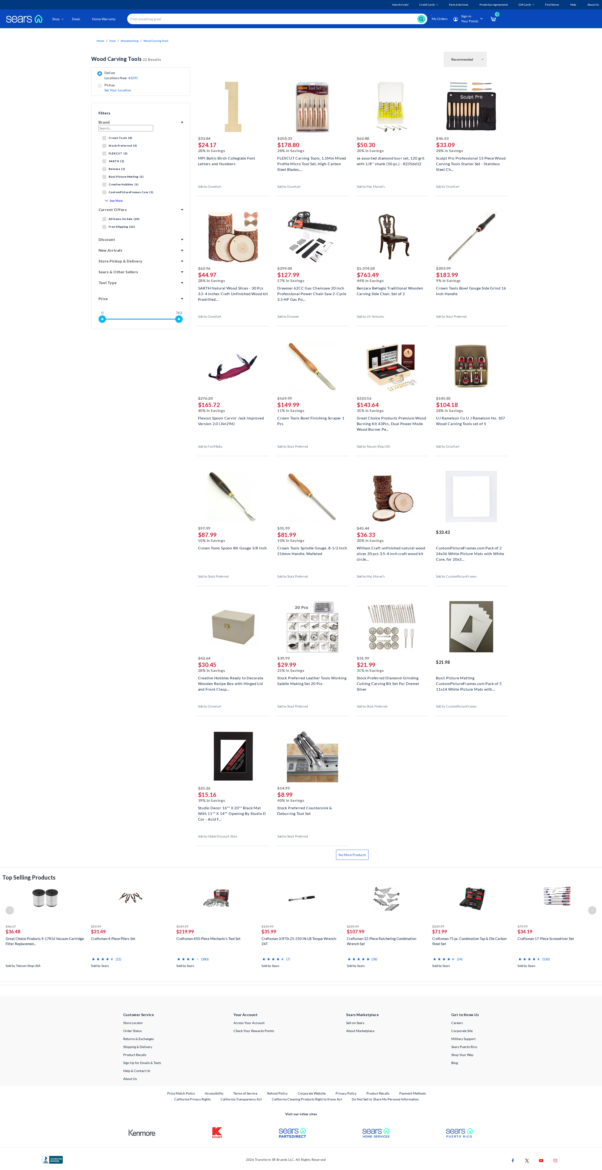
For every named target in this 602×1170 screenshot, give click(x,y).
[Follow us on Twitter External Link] (527, 1160)
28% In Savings (211, 150)
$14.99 (283, 788)
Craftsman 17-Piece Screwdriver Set (546, 938)
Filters (105, 113)
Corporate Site (462, 1031)
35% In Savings (370, 410)
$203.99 (443, 268)
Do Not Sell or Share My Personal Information (385, 1099)
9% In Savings (448, 280)
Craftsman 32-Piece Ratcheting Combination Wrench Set (381, 941)
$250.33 (284, 138)
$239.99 (438, 926)
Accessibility (214, 1093)
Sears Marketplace (362, 1015)
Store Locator (133, 1023)
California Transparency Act (241, 1099)
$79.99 (523, 926)
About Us (130, 1079)
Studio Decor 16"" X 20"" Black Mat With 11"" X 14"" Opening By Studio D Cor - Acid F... (232, 813)
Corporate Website (312, 1093)
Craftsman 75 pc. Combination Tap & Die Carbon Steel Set (469, 941)
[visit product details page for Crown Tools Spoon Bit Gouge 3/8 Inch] (233, 497)
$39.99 (283, 658)
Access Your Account (249, 1023)
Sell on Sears (355, 1023)
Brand (104, 122)
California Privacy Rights (192, 1099)
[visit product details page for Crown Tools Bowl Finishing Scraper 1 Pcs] (312, 367)
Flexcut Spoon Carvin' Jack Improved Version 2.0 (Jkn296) (231, 421)
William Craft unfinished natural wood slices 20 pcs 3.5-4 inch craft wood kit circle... (391, 553)
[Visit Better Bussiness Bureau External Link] (52, 1160)
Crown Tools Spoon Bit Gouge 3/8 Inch (232, 548)
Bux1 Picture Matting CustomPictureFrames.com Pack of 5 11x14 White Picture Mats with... (469, 683)
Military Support (463, 1039)
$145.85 (443, 398)
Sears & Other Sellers (118, 272)
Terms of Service (245, 1093)
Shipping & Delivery (137, 1047)
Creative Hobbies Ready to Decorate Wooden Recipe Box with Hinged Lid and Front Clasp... (230, 683)
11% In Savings (291, 410)
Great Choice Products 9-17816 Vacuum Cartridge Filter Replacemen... (45, 941)
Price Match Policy (181, 1093)
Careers (457, 1023)
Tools (112, 41)
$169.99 (284, 398)
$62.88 (363, 138)
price (103, 298)
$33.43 (443, 532)
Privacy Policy (346, 1093)
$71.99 (439, 931)
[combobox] (277, 19)
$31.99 (363, 658)
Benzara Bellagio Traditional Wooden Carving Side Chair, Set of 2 (390, 291)
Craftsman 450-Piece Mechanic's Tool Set (208, 938)
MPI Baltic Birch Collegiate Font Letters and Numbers (227, 161)
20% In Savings (370, 150)
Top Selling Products (28, 877)
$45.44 (363, 528)
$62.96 (204, 268)
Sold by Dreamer (288, 316)
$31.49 (98, 931)
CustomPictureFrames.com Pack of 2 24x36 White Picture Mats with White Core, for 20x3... (470, 553)
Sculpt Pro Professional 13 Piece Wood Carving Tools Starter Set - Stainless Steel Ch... (471, 163)
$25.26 (204, 788)
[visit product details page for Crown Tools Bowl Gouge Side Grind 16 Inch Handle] (471, 237)
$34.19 (525, 931)
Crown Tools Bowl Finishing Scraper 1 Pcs (311, 421)
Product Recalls (134, 1055)
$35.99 (268, 931)
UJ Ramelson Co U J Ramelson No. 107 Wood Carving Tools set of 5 (470, 421)
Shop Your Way (462, 1055)
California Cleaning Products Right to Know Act (307, 1099)
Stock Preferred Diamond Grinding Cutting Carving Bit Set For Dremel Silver (388, 683)
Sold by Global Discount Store (217, 836)
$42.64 (204, 658)
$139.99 (267, 926)
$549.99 (182, 926)
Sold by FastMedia (210, 446)
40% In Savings (211, 410)
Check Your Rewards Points (254, 1031)
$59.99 (96, 926)
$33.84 (204, 138)
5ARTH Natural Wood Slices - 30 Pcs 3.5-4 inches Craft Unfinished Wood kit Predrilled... (233, 293)
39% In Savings (211, 800)
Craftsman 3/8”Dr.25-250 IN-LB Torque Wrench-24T (299, 941)
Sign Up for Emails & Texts (142, 1063)
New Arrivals (111, 250)
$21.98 (443, 662)
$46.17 (11, 926)
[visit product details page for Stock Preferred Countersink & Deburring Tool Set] (312, 757)
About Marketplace (360, 1031)
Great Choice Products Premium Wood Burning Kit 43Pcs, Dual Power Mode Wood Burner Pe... (391, 423)
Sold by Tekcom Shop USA (373, 446)
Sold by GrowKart (210, 186)
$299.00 (284, 268)
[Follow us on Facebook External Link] (513, 1160)
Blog (454, 1063)
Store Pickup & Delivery (121, 261)
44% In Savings (370, 280)
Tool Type (108, 282)
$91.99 (283, 528)
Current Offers (113, 209)
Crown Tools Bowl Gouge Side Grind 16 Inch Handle (471, 291)
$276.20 (205, 398)
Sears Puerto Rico (464, 1047)
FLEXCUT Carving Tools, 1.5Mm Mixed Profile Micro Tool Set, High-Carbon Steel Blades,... (311, 163)
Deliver (121, 75)
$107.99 (355, 931)
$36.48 (13, 931)
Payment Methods (412, 1093)
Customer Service (138, 1015)
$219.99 (185, 931)
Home (100, 41)
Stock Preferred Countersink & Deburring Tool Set (304, 811)
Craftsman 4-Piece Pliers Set (113, 938)
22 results (126, 59)
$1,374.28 (366, 268)
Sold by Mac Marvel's (371, 186)
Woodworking (130, 41)
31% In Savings (370, 670)
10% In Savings (211, 540)
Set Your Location (117, 90)
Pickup (117, 87)
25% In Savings (291, 670)
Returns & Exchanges (138, 1039)
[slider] (102, 319)
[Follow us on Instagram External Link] (555, 1160)
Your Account (245, 1015)
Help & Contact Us (136, 1071)
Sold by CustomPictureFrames (456, 576)
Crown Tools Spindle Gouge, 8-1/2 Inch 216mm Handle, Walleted (312, 551)
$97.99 (204, 528)
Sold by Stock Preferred (451, 316)
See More (116, 201)
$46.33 (442, 138)
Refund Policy (277, 1093)
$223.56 (364, 398)
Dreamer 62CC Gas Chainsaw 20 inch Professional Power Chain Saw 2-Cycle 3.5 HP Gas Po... (311, 293)
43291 (133, 78)
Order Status (132, 1031)
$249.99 (353, 926)
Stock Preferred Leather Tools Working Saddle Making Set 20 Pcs (312, 681)
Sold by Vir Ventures (370, 316)
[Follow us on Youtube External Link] (541, 1160)
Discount (107, 239)
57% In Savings (291, 280)
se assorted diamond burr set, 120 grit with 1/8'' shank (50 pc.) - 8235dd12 (391, 161)
